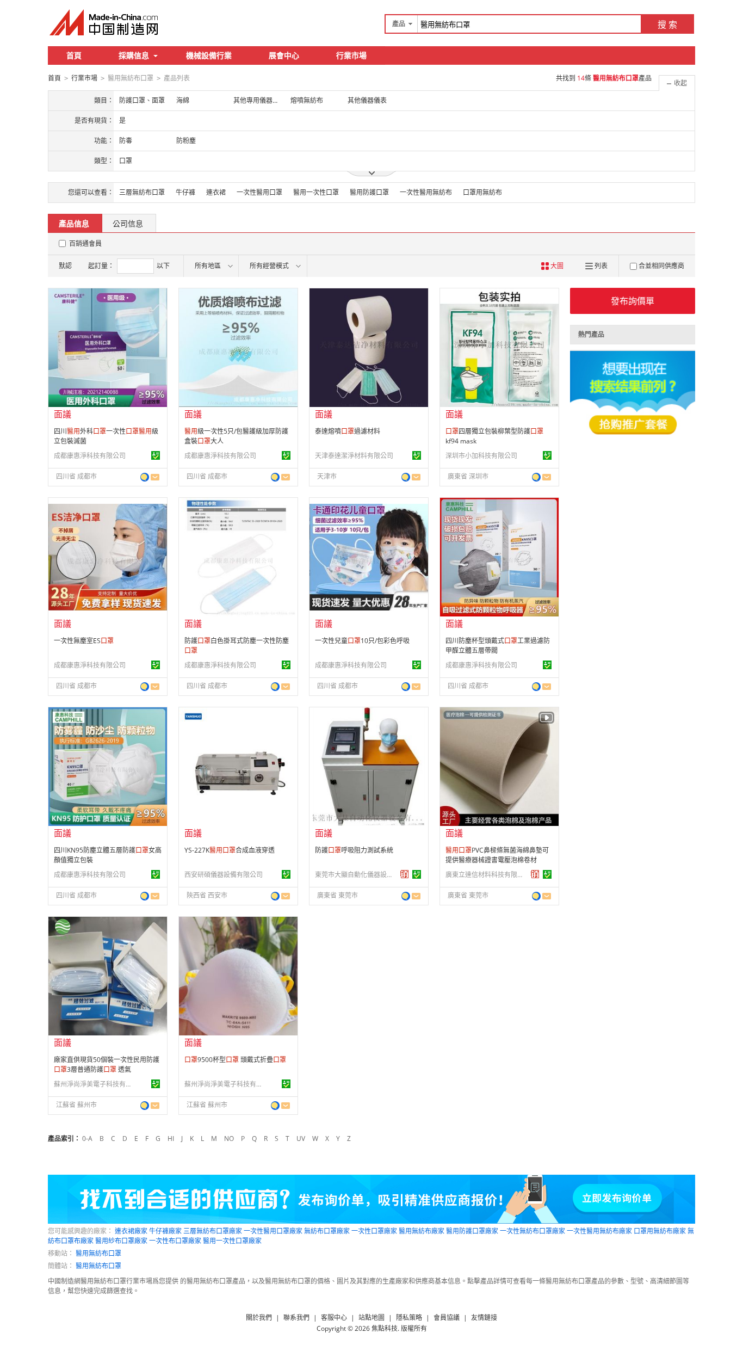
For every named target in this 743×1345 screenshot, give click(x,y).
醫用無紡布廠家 (421, 1231)
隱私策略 (409, 1317)
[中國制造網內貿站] (105, 22)
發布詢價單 (632, 301)
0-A (87, 1138)
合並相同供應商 (661, 265)
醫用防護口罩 (369, 192)
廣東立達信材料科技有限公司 (486, 874)
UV (300, 1138)
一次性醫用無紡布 (426, 192)
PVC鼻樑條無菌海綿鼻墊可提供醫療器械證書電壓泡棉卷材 (497, 855)
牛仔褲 (185, 192)
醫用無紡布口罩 (98, 1253)
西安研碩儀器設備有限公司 (223, 874)
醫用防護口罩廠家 (472, 1231)
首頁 (74, 55)
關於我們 (259, 1317)
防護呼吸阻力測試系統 (354, 850)
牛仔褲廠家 (165, 1231)
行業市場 (351, 55)
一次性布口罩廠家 (175, 1240)
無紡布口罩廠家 (327, 1231)
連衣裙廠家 (131, 1231)
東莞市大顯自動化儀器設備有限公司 (356, 874)
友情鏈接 (484, 1317)
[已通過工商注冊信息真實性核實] (155, 455)
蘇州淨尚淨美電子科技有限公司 (94, 1084)
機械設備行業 (209, 55)
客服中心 (334, 1317)
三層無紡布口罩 (142, 192)
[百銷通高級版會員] (404, 874)
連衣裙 (216, 192)
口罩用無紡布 (482, 192)
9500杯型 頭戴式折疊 (235, 1059)
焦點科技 (384, 1328)
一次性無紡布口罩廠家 (532, 1231)
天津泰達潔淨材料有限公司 (354, 455)
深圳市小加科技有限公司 (481, 455)
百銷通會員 (85, 243)
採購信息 (134, 55)
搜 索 (667, 24)
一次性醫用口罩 (259, 192)
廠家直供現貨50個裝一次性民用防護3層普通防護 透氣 (106, 1064)
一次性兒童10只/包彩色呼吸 (362, 640)
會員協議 (447, 1317)
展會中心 (284, 55)
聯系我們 (296, 1317)
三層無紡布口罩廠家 (212, 1231)
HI (171, 1138)
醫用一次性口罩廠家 (232, 1240)
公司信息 (128, 223)
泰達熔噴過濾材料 (347, 431)
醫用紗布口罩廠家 (121, 1240)
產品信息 (74, 223)
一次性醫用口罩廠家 (273, 1231)
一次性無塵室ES (84, 640)
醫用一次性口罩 (316, 192)
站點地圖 (371, 1317)
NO (229, 1138)
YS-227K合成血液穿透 (229, 850)
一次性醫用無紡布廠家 (599, 1231)
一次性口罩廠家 (374, 1231)
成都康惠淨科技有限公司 (90, 455)
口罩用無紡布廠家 (660, 1231)
